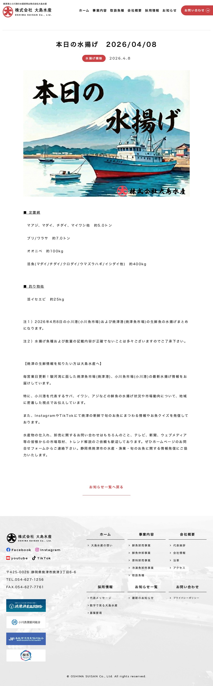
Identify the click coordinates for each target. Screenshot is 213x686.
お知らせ (169, 10)
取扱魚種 (117, 10)
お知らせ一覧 (146, 587)
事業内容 (100, 10)
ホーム (84, 10)
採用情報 (152, 10)
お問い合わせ (187, 587)
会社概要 (135, 10)
